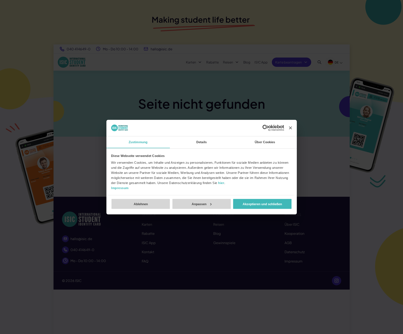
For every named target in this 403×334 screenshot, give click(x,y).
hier (221, 182)
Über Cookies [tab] (265, 142)
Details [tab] (201, 142)
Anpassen (199, 204)
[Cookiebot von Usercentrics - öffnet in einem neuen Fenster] (265, 128)
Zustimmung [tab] (138, 142)
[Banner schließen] (290, 127)
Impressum (120, 188)
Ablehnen (141, 204)
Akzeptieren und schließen (262, 204)
